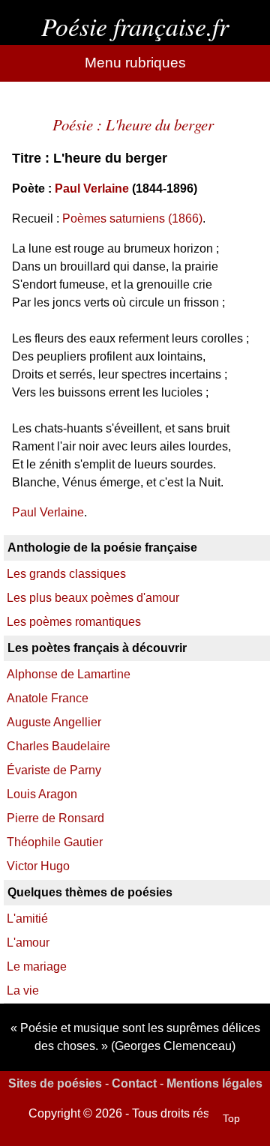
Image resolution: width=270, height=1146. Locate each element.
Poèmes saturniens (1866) (132, 218)
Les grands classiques (66, 573)
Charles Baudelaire (58, 746)
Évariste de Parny (54, 770)
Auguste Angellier (54, 722)
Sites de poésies (55, 1083)
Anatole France (47, 698)
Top (231, 1118)
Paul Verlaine (92, 188)
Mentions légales (214, 1083)
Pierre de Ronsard (55, 818)
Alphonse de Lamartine (68, 674)
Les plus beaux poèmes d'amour (93, 597)
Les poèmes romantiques (74, 621)
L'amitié (27, 918)
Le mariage (37, 966)
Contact (134, 1083)
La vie (23, 990)
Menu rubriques (135, 62)
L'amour (28, 942)
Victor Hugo (38, 866)
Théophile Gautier (55, 842)
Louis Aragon (42, 794)
